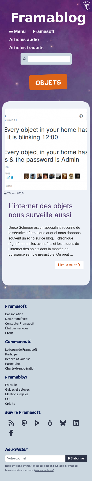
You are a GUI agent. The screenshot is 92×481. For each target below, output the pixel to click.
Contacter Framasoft (19, 323)
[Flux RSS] (11, 425)
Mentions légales (16, 394)
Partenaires (13, 364)
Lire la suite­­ (67, 265)
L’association (14, 314)
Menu (20, 31)
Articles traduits (26, 47)
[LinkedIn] (76, 425)
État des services (16, 328)
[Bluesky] (63, 425)
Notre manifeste (16, 319)
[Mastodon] (24, 425)
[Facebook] (11, 435)
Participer (12, 354)
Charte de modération (20, 368)
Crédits (10, 403)
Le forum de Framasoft (21, 349)
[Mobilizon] (50, 425)
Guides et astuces (17, 389)
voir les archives (44, 470)
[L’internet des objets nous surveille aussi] (46, 149)
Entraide (11, 385)
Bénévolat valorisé (17, 359)
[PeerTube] (37, 425)
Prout (9, 333)
